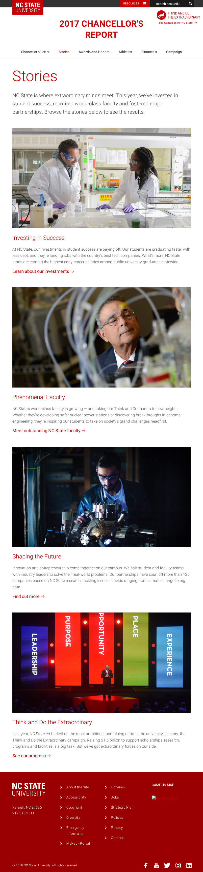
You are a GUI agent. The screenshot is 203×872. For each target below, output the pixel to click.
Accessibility (76, 797)
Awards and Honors (94, 52)
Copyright (74, 807)
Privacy (117, 827)
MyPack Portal (78, 843)
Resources (131, 3)
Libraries (118, 787)
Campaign (174, 52)
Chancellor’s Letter (35, 52)
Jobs (115, 797)
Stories (64, 52)
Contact (117, 837)
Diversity (73, 817)
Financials (149, 52)
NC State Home (31, 4)
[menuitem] (35, 52)
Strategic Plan (122, 807)
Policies (117, 817)
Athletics (125, 52)
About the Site (77, 787)
